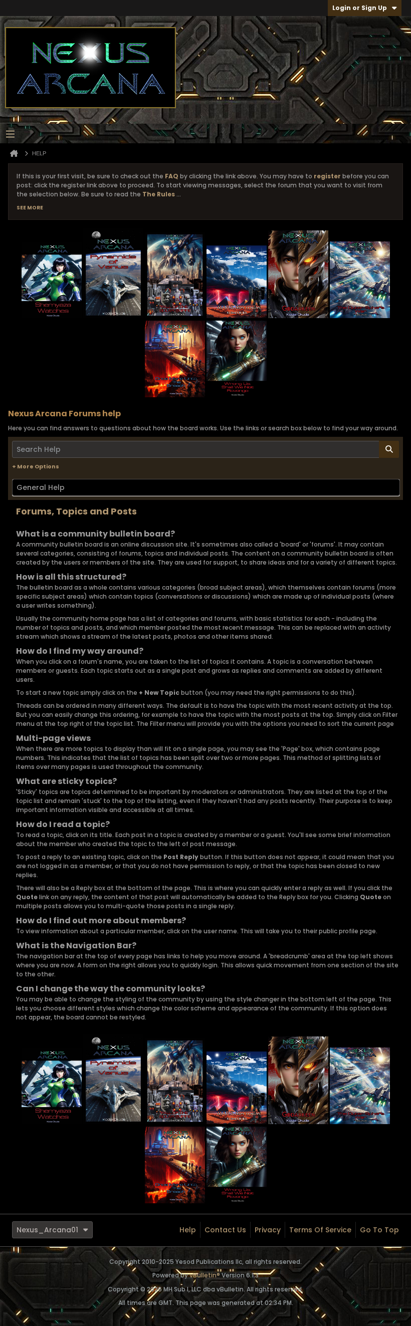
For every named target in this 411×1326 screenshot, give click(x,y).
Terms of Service (320, 1230)
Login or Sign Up (359, 8)
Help (187, 1230)
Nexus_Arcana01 (47, 1230)
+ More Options (35, 466)
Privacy (268, 1230)
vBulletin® (204, 1275)
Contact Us (225, 1230)
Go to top (379, 1230)
